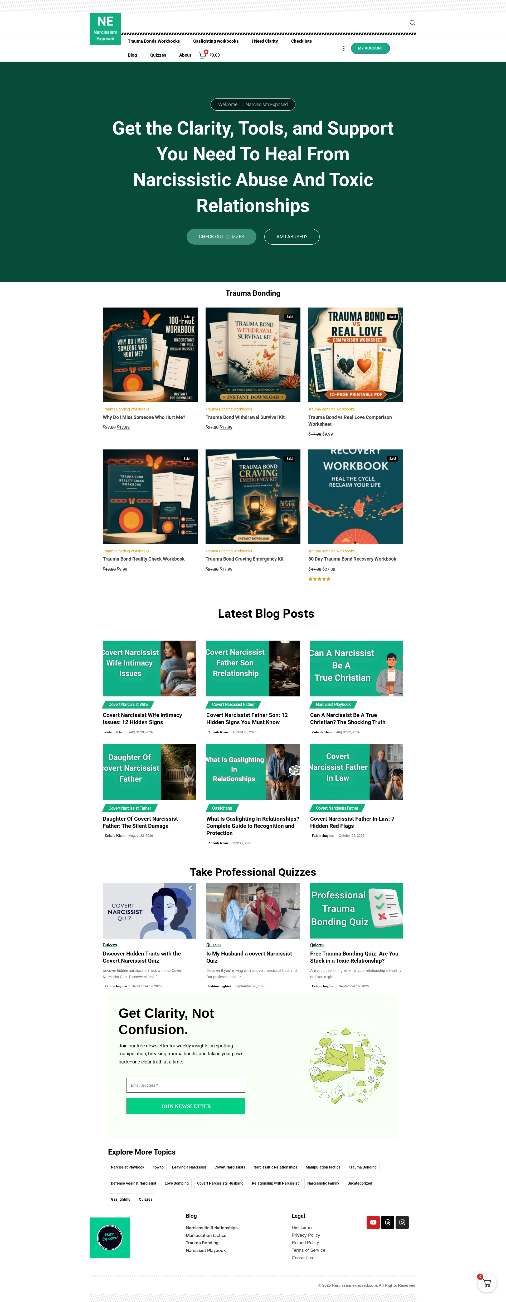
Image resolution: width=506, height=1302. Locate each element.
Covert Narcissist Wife (128, 704)
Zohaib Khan (114, 732)
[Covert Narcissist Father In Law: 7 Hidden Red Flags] (356, 772)
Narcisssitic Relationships (275, 1162)
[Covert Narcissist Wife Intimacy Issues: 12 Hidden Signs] (149, 668)
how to (158, 1162)
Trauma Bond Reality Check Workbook (144, 559)
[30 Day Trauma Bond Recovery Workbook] (355, 496)
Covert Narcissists (230, 1162)
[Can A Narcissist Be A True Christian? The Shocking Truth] (356, 668)
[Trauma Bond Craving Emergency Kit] (253, 496)
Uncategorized (360, 1178)
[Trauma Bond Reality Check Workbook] (150, 496)
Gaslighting (222, 808)
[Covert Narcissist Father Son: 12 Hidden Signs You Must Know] (252, 668)
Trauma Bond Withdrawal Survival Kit (245, 417)
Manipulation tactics (323, 1162)
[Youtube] (373, 1217)
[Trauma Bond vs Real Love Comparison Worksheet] (355, 355)
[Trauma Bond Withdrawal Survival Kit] (253, 355)
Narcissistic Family (323, 1178)
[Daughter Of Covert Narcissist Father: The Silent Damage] (149, 772)
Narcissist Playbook (333, 704)
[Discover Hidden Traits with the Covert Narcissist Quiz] (149, 911)
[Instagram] (402, 1217)
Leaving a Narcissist (189, 1162)
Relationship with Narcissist (275, 1178)
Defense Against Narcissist (133, 1178)
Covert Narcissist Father (233, 704)
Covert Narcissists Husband (220, 1178)
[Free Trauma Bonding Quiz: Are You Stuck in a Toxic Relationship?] (356, 911)
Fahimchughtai (323, 836)
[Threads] (387, 1217)
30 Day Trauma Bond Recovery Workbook (352, 559)
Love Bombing (177, 1178)
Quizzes (110, 945)
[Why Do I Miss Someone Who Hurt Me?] (150, 355)
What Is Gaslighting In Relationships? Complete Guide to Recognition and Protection (252, 826)
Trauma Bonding (363, 1162)
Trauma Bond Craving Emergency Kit (245, 559)
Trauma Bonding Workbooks (126, 409)
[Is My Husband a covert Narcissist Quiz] (252, 911)
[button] (412, 22)
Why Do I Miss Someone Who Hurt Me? (144, 417)
